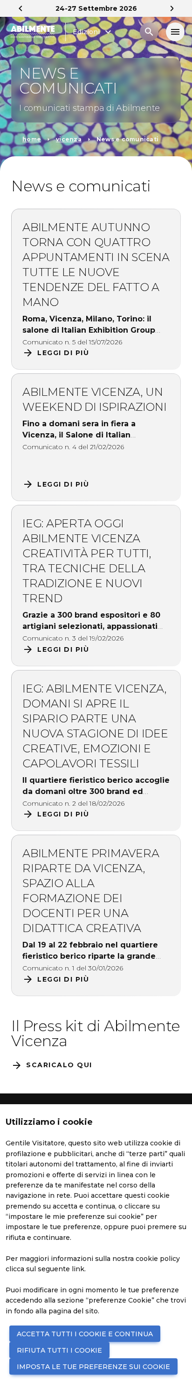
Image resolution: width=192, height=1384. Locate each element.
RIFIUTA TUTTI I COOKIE (59, 1350)
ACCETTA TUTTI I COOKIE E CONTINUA (85, 1334)
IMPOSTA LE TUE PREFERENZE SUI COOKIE (93, 1366)
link (78, 1269)
